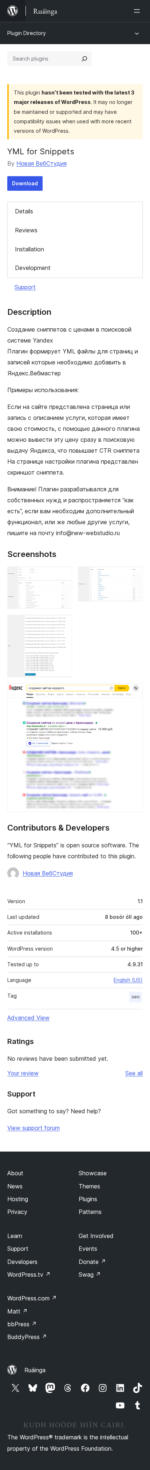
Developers (22, 1261)
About (15, 1173)
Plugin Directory (26, 33)
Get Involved (96, 1235)
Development (33, 267)
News (15, 1186)
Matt (17, 1311)
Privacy (17, 1211)
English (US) (128, 980)
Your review (23, 1073)
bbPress (22, 1324)
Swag (90, 1274)
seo (135, 996)
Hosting (17, 1199)
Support (25, 287)
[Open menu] (138, 11)
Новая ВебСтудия (41, 163)
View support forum (33, 1127)
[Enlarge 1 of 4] (62, 576)
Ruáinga (35, 1370)
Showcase (93, 1173)
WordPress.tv (29, 1274)
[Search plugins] (84, 58)
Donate (92, 1261)
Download (25, 183)
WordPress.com (32, 1298)
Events (88, 1248)
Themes (89, 1186)
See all (134, 1073)
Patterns (90, 1211)
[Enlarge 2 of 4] (133, 576)
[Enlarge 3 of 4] (62, 624)
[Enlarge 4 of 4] (133, 693)
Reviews (26, 230)
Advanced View (28, 1017)
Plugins (88, 1199)
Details (24, 211)
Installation (29, 249)
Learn (14, 1235)
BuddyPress (27, 1337)
